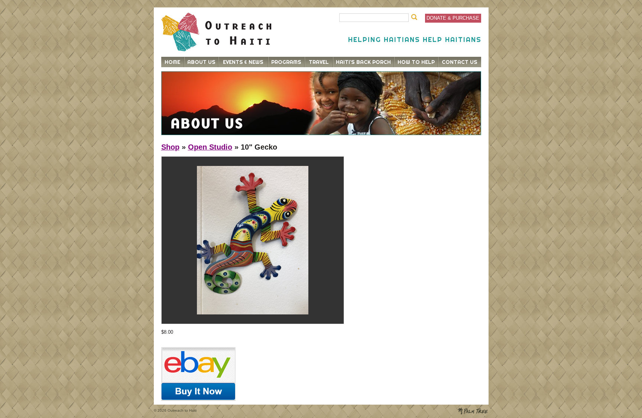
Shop (170, 147)
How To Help (416, 62)
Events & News (243, 62)
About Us (201, 62)
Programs (286, 62)
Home (172, 62)
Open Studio (210, 147)
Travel (319, 62)
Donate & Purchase (453, 18)
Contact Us (459, 62)
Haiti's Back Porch (363, 62)
